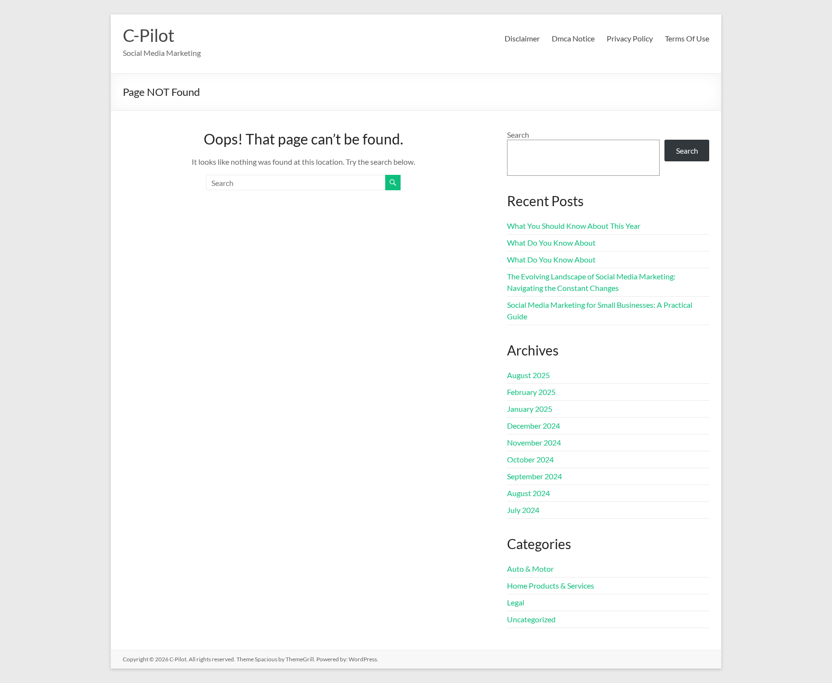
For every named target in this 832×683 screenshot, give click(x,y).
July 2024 (523, 509)
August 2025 (528, 375)
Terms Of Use (687, 38)
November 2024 (534, 442)
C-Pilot (148, 35)
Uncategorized (531, 619)
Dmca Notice (573, 38)
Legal (515, 602)
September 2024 (534, 476)
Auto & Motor (530, 568)
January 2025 (529, 408)
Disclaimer (522, 38)
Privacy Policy (630, 38)
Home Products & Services (550, 585)
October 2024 (530, 459)
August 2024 (528, 493)
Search (518, 134)
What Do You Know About (551, 242)
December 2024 (533, 425)
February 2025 (531, 391)
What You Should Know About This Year (573, 225)
